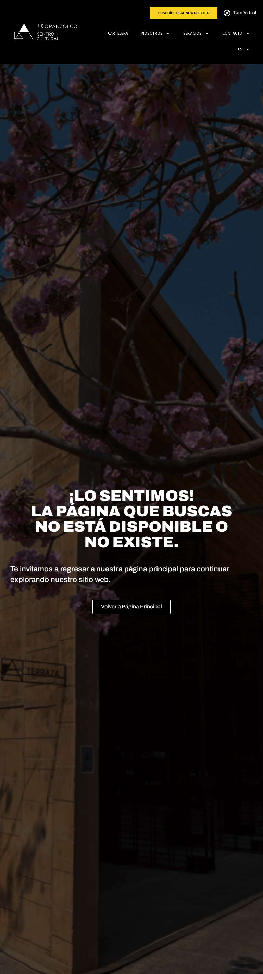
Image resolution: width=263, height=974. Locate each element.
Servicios (192, 33)
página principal (151, 569)
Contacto (232, 33)
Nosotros (151, 33)
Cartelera (118, 33)
